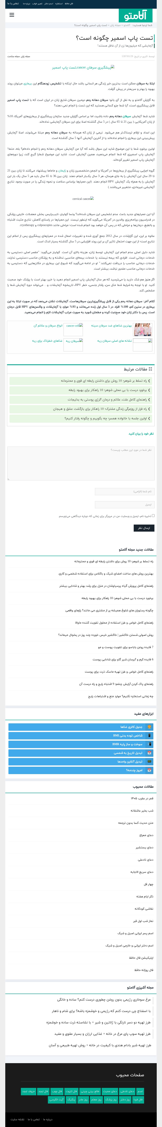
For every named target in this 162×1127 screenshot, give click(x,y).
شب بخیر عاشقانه (142, 811)
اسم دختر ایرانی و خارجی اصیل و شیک (129, 946)
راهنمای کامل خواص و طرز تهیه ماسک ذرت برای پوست (119, 672)
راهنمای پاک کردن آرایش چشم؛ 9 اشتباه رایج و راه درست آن (116, 684)
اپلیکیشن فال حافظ (141, 958)
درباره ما (26, 3)
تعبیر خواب (37, 3)
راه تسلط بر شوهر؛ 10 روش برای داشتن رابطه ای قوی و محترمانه (104, 381)
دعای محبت (110, 1091)
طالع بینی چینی (90, 1091)
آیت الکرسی (56, 1100)
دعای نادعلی (145, 860)
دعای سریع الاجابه (142, 872)
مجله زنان (115, 25)
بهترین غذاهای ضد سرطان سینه (111, 326)
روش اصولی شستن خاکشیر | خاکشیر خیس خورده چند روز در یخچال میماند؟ (105, 635)
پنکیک (71, 1100)
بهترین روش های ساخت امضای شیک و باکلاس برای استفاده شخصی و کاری (106, 574)
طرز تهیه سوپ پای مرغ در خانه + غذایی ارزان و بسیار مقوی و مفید (102, 1034)
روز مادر (83, 1100)
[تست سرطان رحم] (81, 67)
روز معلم (96, 1100)
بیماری (27, 84)
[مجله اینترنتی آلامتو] (136, 15)
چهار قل (148, 884)
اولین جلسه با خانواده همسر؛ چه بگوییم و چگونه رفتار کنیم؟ (106, 418)
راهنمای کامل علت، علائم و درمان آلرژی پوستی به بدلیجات (107, 400)
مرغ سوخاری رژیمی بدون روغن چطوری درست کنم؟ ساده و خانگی (104, 999)
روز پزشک (111, 1100)
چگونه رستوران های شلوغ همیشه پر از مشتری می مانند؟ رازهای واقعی (109, 611)
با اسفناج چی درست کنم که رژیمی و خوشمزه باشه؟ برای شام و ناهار (101, 1011)
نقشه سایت (17, 1120)
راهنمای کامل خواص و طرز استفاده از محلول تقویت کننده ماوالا (114, 623)
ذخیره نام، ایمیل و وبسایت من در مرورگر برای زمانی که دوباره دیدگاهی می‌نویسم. (104, 516)
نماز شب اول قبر (143, 921)
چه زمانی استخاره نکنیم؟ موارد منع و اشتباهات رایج (120, 696)
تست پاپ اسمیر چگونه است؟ (114, 38)
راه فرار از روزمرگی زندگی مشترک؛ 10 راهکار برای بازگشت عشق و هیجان (100, 409)
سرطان (127, 116)
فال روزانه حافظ (143, 970)
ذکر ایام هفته (144, 897)
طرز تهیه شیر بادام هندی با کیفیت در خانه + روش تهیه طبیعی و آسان (100, 1045)
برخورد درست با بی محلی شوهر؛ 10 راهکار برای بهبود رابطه (108, 390)
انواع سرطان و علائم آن (48, 326)
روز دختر (125, 1100)
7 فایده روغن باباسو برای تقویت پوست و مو (125, 647)
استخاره (59, 3)
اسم (140, 1091)
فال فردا (138, 1100)
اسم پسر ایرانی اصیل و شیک (135, 933)
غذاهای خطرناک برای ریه (47, 341)
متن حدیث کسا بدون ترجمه (135, 823)
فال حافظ (69, 3)
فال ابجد (43, 1091)
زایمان (62, 171)
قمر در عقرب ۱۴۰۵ (142, 799)
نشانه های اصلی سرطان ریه (114, 341)
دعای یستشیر (144, 848)
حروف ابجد (28, 1091)
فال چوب (57, 1091)
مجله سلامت (13, 56)
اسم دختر (49, 3)
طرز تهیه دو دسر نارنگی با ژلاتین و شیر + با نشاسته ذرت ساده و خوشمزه (98, 1022)
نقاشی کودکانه (144, 909)
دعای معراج (146, 835)
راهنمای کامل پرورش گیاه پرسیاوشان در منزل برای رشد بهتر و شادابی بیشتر (106, 586)
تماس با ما (13, 3)
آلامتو (127, 25)
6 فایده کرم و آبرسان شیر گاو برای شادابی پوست (123, 660)
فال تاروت (71, 1091)
